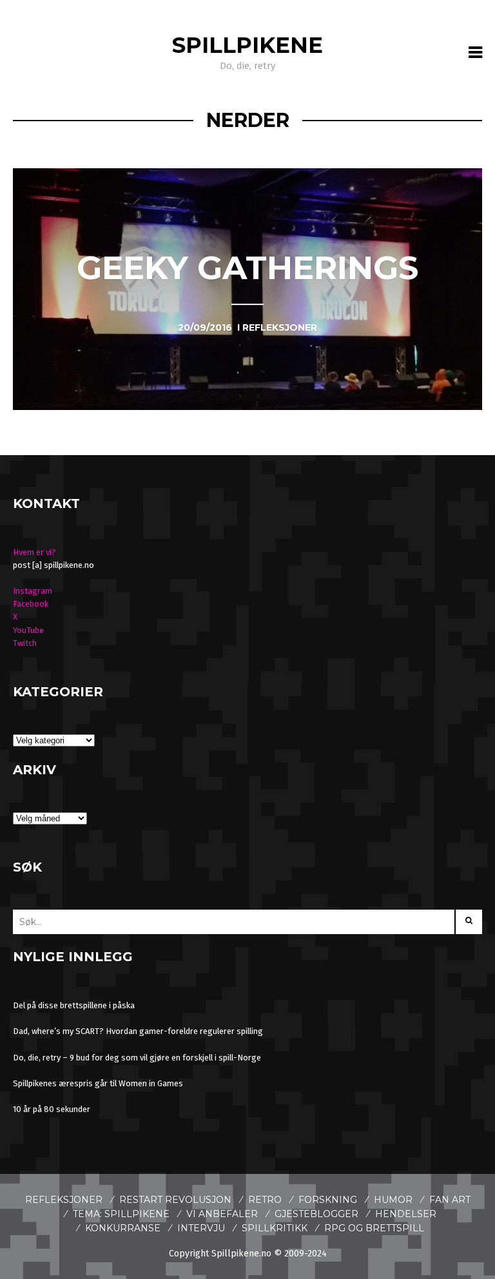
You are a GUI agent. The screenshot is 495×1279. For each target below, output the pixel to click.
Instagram (32, 591)
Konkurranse (122, 1228)
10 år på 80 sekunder (51, 1109)
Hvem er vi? (34, 552)
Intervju (201, 1228)
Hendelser (405, 1214)
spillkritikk (274, 1228)
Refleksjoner (63, 1200)
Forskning (327, 1200)
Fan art (450, 1200)
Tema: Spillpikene (121, 1214)
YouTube (28, 630)
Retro (265, 1200)
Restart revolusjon (175, 1200)
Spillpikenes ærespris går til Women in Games (98, 1083)
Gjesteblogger (316, 1214)
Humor (393, 1200)
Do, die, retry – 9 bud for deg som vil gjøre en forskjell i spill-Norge (137, 1057)
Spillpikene (247, 45)
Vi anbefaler (222, 1214)
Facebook (30, 604)
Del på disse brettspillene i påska (74, 1005)
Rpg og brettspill (374, 1228)
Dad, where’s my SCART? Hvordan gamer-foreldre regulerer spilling (138, 1031)
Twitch (25, 643)
